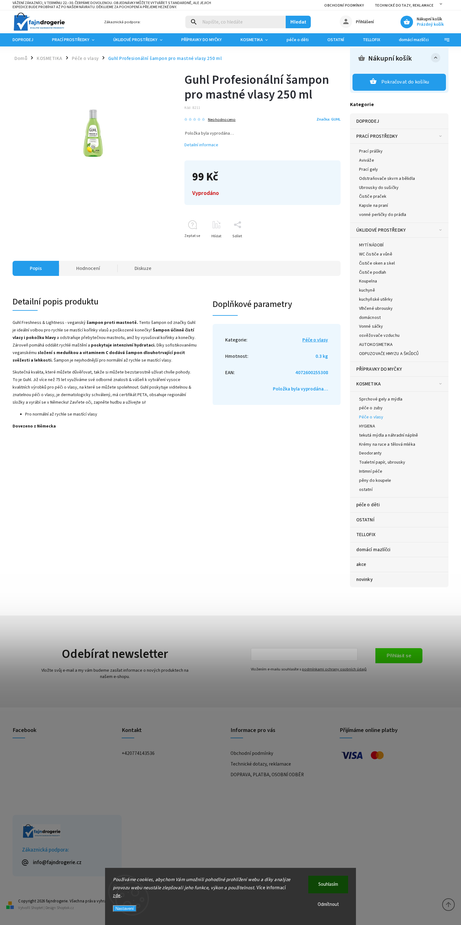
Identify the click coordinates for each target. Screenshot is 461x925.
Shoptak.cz (65, 908)
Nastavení (124, 908)
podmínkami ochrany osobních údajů (334, 669)
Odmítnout (328, 904)
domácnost (370, 318)
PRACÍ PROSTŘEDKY (377, 136)
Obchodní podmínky (344, 5)
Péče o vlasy (371, 417)
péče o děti (368, 504)
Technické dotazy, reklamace (404, 5)
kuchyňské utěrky (376, 299)
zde (117, 895)
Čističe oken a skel (377, 263)
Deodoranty (370, 453)
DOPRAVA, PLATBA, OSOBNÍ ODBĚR (267, 774)
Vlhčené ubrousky (376, 308)
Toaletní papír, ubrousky (382, 462)
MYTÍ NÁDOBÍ (371, 245)
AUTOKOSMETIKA (376, 344)
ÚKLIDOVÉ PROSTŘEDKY (381, 230)
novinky (364, 579)
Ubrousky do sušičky (379, 188)
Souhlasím (328, 884)
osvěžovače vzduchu (379, 335)
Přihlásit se (399, 655)
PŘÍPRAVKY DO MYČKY (379, 369)
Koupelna (368, 281)
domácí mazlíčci (373, 549)
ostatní (366, 490)
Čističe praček (372, 196)
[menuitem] (28, 39)
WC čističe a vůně (375, 254)
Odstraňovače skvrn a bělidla (387, 178)
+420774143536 (138, 753)
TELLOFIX (365, 534)
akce (361, 564)
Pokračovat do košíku (405, 81)
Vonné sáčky (371, 326)
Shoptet (37, 908)
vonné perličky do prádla (382, 215)
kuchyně (367, 290)
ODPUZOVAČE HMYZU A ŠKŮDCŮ (389, 354)
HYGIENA (367, 426)
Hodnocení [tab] (88, 268)
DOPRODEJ (367, 121)
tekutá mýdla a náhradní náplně (388, 435)
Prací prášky (371, 151)
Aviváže (366, 160)
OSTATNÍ (365, 519)
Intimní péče (370, 471)
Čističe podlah (372, 272)
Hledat (298, 21)
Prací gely (368, 169)
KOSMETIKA (368, 383)
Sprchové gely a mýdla (380, 399)
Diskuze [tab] (143, 268)
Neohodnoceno (222, 120)
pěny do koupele (375, 480)
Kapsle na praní (373, 205)
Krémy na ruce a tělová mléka (387, 444)
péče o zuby (371, 408)
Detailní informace (201, 145)
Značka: (328, 119)
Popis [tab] (36, 268)
